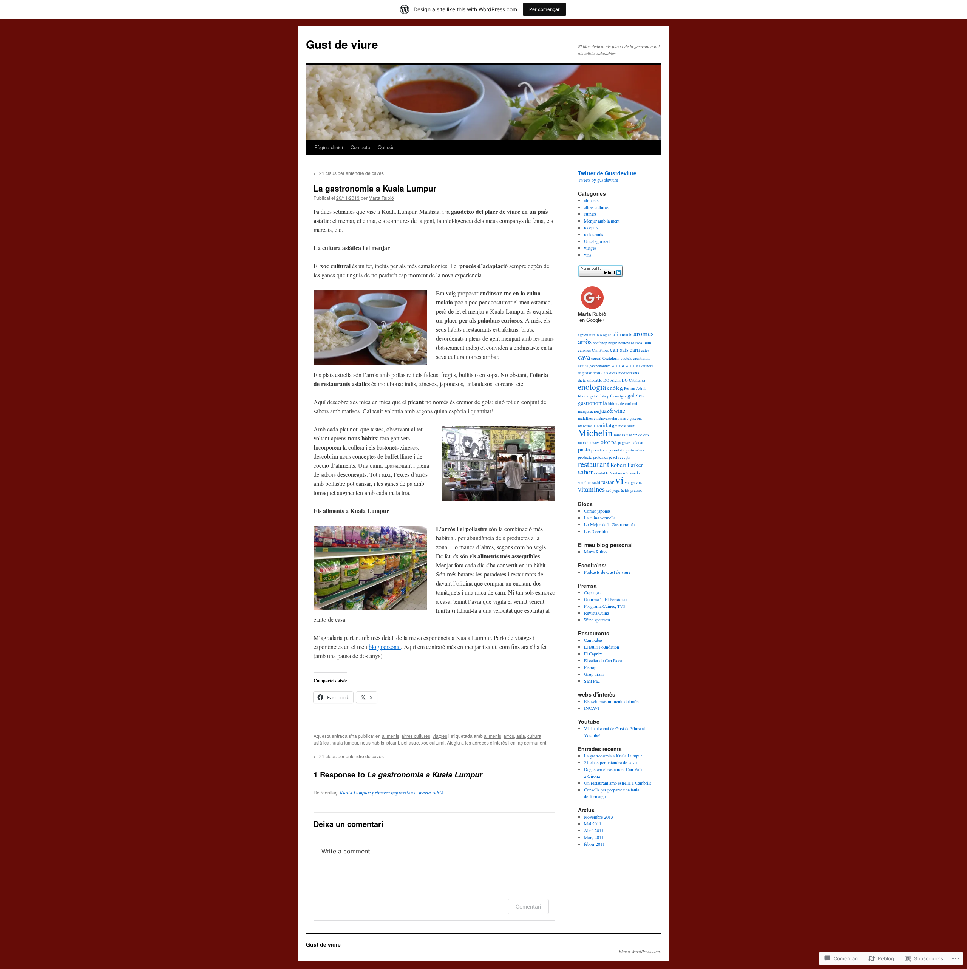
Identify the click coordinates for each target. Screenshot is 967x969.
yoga (616, 490)
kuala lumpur (345, 742)
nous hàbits (372, 742)
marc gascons (631, 418)
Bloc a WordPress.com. (640, 951)
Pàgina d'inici (328, 147)
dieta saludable (590, 380)
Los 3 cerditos (596, 531)
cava (584, 357)
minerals (621, 434)
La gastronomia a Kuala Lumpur (375, 188)
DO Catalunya (633, 380)
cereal (596, 358)
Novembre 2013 (598, 817)
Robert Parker (626, 464)
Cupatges (592, 592)
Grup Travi (594, 674)
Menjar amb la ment (601, 221)
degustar (585, 373)
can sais (619, 349)
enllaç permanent (528, 742)
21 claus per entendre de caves (349, 173)
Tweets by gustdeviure (598, 180)
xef (608, 490)
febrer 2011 (594, 844)
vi (619, 479)
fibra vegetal (588, 396)
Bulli (647, 342)
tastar (607, 481)
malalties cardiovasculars (598, 418)
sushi (596, 482)
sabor (585, 471)
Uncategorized (597, 241)
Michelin (595, 432)
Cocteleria (610, 358)
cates (645, 350)
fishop (604, 396)
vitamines (591, 489)
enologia (592, 386)
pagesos (624, 442)
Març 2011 (594, 837)
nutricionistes (588, 442)
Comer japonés (597, 511)
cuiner (633, 365)
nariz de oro (639, 434)
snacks (635, 473)
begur (612, 342)
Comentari (528, 906)
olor (605, 441)
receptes (591, 227)
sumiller (584, 482)
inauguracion (588, 411)
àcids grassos (631, 490)
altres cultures (416, 736)
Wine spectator (597, 620)
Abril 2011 (594, 830)
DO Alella (612, 380)
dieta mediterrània (624, 373)
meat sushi (626, 425)
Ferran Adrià (635, 388)
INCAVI (591, 708)
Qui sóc (386, 147)
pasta (584, 449)
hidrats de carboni (622, 403)
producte (585, 457)
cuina (618, 365)
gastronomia (592, 402)
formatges (618, 396)
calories (584, 350)
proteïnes (600, 457)
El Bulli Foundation (601, 647)
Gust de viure (342, 44)
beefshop (600, 342)
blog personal (385, 647)
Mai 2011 (592, 824)
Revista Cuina (596, 613)
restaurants (593, 234)
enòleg (615, 387)
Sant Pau (592, 681)
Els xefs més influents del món (611, 701)
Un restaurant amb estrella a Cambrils (617, 783)
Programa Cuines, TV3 (605, 606)
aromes (643, 333)
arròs (509, 736)
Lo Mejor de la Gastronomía (609, 524)
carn (635, 349)
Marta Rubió (381, 198)
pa (614, 441)
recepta (624, 457)
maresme (585, 425)
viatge (630, 482)
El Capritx (593, 654)
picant (392, 742)
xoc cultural (433, 742)
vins (588, 255)
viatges (440, 736)
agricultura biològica (595, 334)
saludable (601, 473)
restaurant (593, 463)
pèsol (613, 457)
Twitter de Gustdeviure (607, 173)
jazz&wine (612, 410)
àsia (520, 736)
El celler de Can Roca (603, 660)
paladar (638, 442)
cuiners (590, 214)
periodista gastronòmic (627, 450)
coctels (626, 358)
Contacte (360, 147)
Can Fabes (600, 350)
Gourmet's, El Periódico (605, 599)
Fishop (590, 667)
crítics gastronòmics (594, 365)
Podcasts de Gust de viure (607, 572)
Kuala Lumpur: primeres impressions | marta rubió (391, 792)
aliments (390, 736)
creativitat (641, 358)
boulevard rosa (630, 342)
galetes (635, 395)
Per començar (544, 9)
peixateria (599, 450)
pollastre (410, 742)
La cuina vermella (599, 518)
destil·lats (600, 373)
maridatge (605, 425)
